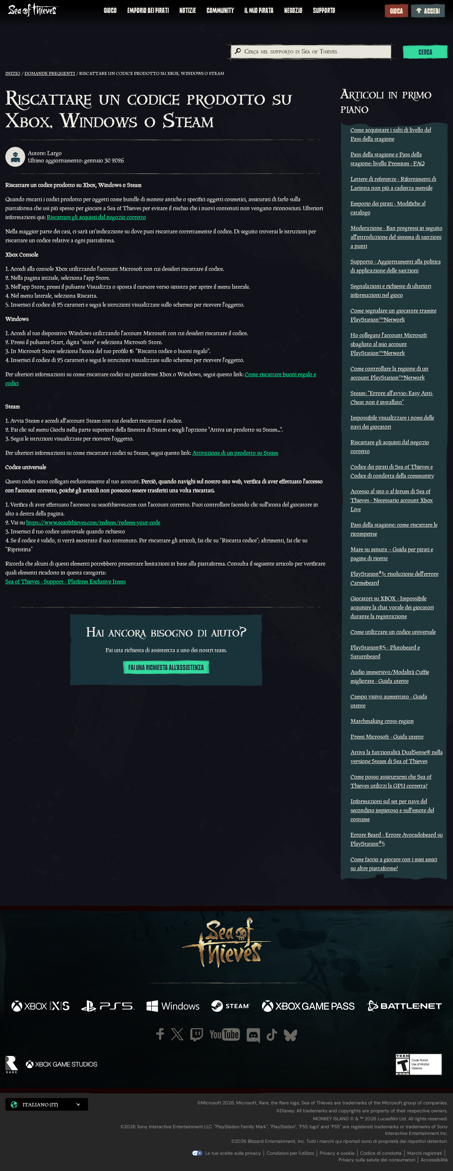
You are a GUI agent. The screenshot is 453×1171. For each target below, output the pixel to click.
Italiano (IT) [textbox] (40, 1104)
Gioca (396, 11)
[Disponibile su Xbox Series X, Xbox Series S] (40, 1007)
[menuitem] (110, 11)
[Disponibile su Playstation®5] (108, 1007)
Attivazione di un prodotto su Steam (235, 453)
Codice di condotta (381, 1153)
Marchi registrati (424, 1153)
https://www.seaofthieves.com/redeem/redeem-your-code (93, 522)
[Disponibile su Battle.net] (404, 1007)
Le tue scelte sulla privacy (233, 1153)
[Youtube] (225, 1034)
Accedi (432, 11)
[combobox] (311, 51)
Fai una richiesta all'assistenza (166, 668)
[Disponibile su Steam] (231, 1007)
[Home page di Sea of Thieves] (34, 10)
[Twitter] (177, 1034)
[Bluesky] (290, 1035)
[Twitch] (197, 1034)
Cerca (425, 52)
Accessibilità (434, 1160)
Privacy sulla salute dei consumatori (377, 1160)
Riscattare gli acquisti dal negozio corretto (96, 217)
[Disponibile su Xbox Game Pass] (308, 1007)
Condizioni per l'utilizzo (290, 1153)
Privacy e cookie (337, 1153)
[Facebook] (160, 1033)
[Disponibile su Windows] (173, 1007)
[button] (46, 1104)
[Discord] (253, 1035)
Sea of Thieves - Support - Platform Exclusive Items (65, 581)
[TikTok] (272, 1034)
